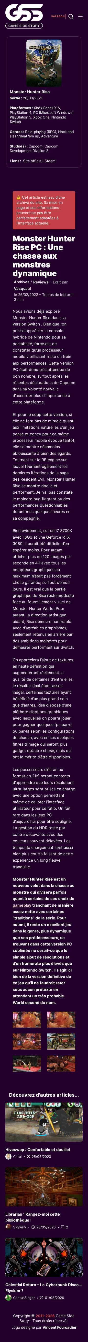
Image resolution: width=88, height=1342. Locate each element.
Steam (49, 161)
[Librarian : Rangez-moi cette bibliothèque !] (44, 1186)
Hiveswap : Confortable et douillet (37, 1149)
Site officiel (33, 161)
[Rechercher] (70, 16)
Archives (21, 282)
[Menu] (80, 16)
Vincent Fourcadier (60, 1327)
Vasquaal (22, 288)
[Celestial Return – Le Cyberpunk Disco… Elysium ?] (44, 1257)
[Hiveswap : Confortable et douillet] (44, 1122)
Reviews (41, 282)
